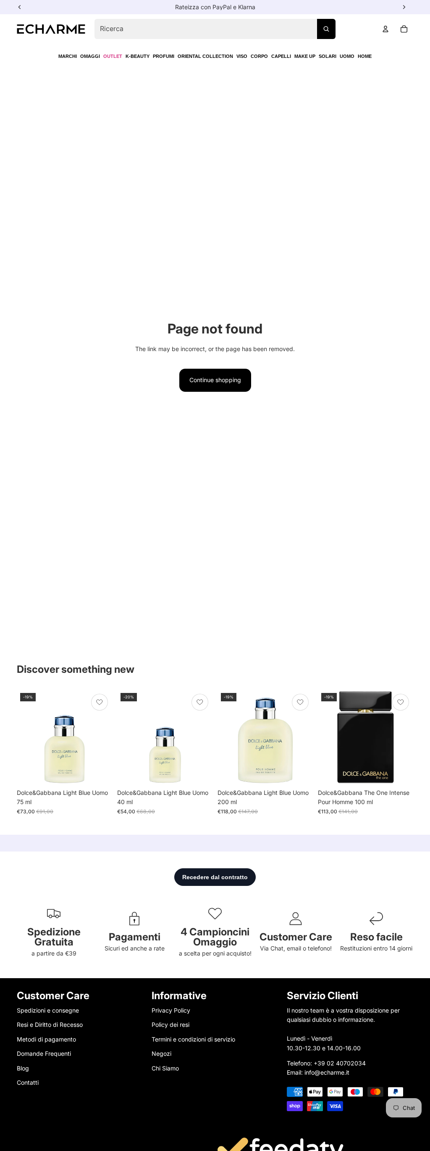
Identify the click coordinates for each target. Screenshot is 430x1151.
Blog (23, 1068)
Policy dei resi (170, 1025)
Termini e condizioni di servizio (193, 1039)
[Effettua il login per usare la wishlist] (99, 702)
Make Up (304, 56)
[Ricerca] (326, 29)
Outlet (112, 56)
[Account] (385, 29)
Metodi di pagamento (46, 1039)
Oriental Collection (205, 56)
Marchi (67, 56)
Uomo (347, 56)
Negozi (161, 1053)
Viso (241, 56)
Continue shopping (215, 379)
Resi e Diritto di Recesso (50, 1025)
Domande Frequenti (44, 1053)
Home (365, 56)
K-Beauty (137, 56)
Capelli (281, 56)
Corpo (259, 56)
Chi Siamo (165, 1068)
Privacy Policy (171, 1010)
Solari (327, 56)
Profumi (163, 56)
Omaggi (90, 56)
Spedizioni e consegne (48, 1010)
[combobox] (215, 29)
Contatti (28, 1082)
